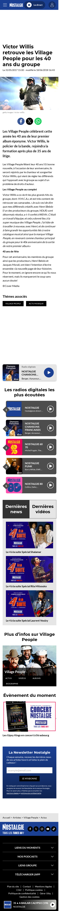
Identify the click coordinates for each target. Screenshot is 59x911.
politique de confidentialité (31, 793)
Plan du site (13, 886)
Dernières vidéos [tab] (43, 509)
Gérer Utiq (45, 893)
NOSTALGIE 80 (34, 483)
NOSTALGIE (32, 407)
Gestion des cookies (29, 896)
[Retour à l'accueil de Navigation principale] (16, 5)
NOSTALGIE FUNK (32, 464)
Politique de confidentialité (22, 893)
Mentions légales (43, 886)
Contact (27, 886)
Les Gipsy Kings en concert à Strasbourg (26, 735)
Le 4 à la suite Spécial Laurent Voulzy (27, 620)
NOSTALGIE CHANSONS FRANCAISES (29, 373)
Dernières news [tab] (16, 509)
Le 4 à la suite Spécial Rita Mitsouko (26, 586)
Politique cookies (34, 890)
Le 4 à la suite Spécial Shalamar (23, 551)
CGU (18, 890)
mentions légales (13, 793)
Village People (15, 672)
